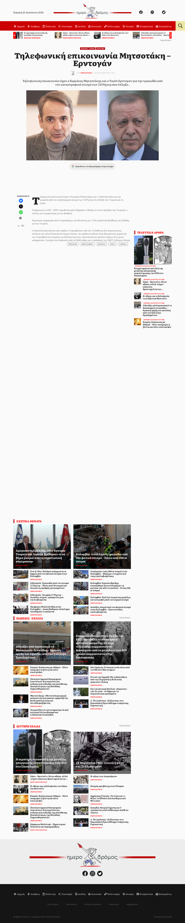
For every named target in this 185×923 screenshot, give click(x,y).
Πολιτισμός (113, 26)
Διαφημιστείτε (132, 904)
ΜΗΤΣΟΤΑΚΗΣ (87, 244)
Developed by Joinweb (163, 917)
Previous (14, 35)
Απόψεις (35, 26)
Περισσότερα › (166, 40)
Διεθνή (81, 26)
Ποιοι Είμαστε (53, 904)
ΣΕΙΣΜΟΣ (101, 244)
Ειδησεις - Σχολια (88, 49)
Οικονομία (66, 26)
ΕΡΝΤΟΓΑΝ (72, 244)
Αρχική (20, 26)
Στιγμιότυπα (146, 26)
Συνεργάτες (165, 26)
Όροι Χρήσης (71, 904)
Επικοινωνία (114, 904)
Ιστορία (129, 26)
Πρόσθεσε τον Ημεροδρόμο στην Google (94, 166)
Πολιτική (50, 26)
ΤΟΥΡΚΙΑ (122, 244)
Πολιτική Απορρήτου (92, 904)
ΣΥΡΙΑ (112, 244)
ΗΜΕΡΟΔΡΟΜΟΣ (86, 73)
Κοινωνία (96, 26)
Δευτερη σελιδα (28, 726)
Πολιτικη (100, 49)
